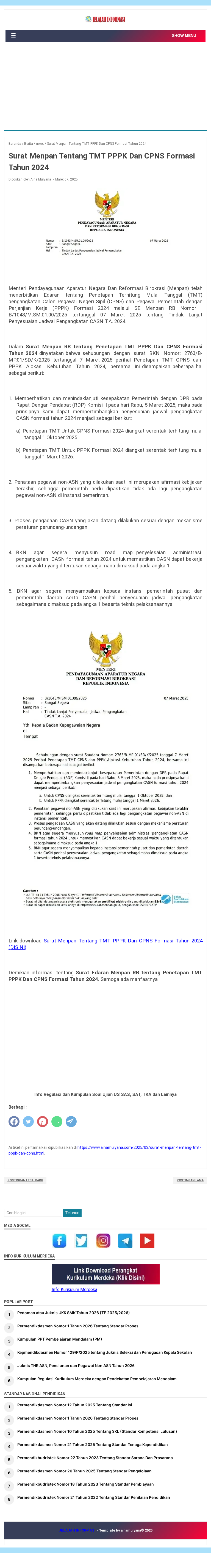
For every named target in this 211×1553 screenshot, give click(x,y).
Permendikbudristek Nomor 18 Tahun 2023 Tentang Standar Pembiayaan (85, 1484)
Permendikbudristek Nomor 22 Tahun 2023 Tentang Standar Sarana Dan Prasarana (95, 1457)
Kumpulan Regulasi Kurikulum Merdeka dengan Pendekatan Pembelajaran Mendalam (97, 1378)
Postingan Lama (190, 1180)
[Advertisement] (105, 88)
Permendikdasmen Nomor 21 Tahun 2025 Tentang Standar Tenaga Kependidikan (92, 1444)
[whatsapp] (56, 1121)
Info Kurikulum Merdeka (74, 1289)
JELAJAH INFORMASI (77, 1530)
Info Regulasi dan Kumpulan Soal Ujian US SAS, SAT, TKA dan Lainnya (105, 1094)
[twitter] (28, 1121)
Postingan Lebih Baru (25, 1180)
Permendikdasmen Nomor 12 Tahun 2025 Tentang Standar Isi (74, 1404)
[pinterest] (42, 1121)
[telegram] (71, 1121)
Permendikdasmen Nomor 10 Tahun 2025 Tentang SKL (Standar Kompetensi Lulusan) (97, 1431)
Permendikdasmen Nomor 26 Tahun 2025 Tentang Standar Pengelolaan (84, 1471)
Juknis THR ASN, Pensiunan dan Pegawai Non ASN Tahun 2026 (76, 1365)
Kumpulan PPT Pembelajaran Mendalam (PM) (59, 1339)
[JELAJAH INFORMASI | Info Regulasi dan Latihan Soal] (105, 19)
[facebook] (14, 1121)
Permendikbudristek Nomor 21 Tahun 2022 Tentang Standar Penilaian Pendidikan (93, 1497)
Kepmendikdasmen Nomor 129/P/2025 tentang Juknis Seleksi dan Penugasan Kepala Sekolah (104, 1352)
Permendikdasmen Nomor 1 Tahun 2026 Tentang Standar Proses (77, 1326)
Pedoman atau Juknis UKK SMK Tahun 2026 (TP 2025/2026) (73, 1312)
